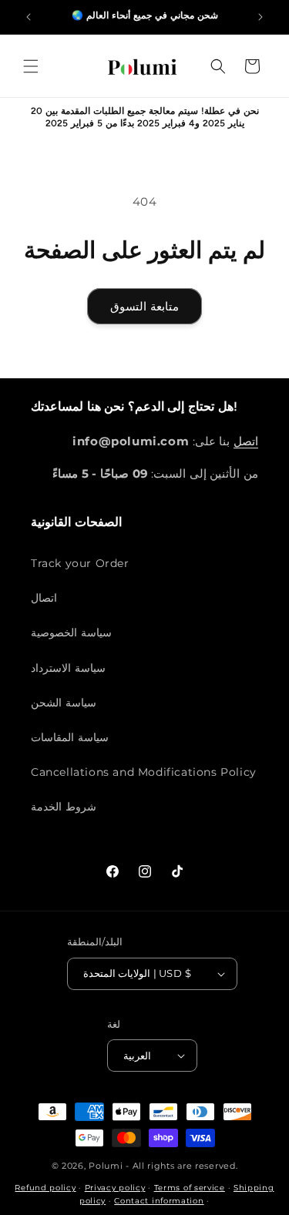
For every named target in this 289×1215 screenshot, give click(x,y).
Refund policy (45, 1188)
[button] (31, 66)
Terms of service (189, 1188)
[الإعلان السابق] (28, 17)
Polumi (106, 1165)
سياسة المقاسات (70, 737)
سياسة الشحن (63, 703)
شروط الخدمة (63, 807)
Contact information (158, 1201)
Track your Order (80, 563)
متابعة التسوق (144, 306)
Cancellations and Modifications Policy (144, 772)
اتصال (44, 598)
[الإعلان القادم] (260, 17)
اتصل (246, 441)
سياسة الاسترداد (68, 668)
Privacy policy (115, 1188)
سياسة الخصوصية (71, 632)
